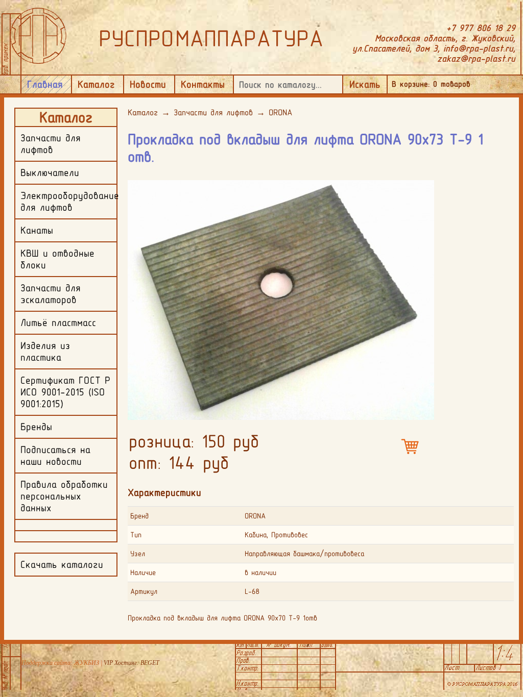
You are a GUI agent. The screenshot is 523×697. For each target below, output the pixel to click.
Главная (45, 84)
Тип (135, 535)
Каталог (96, 84)
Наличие (143, 572)
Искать (365, 84)
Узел (137, 554)
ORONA (280, 112)
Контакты (203, 84)
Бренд (139, 516)
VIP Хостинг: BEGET (131, 662)
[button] (425, 187)
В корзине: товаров (431, 84)
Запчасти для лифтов (213, 112)
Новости (148, 84)
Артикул (143, 591)
